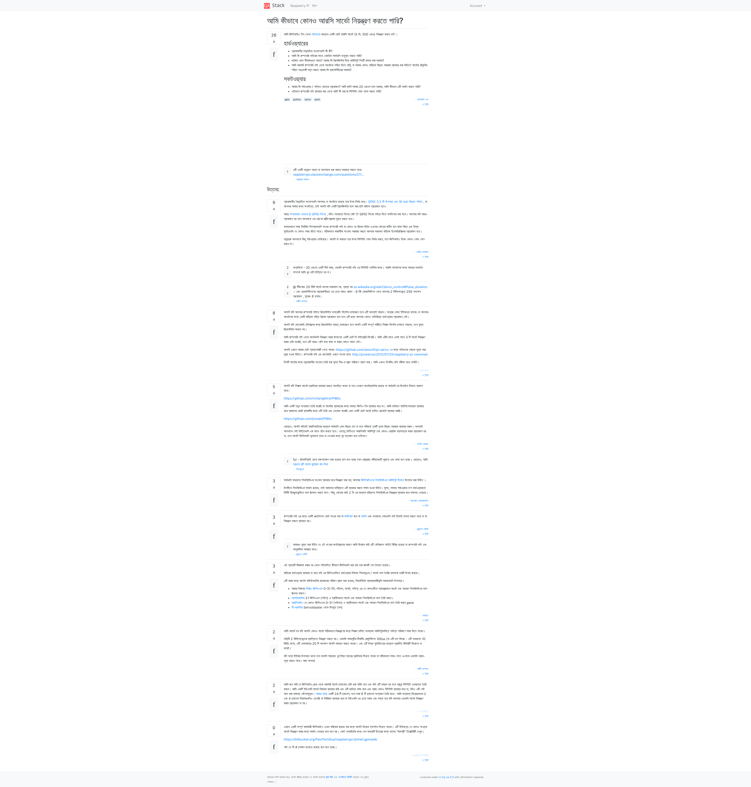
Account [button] (476, 6)
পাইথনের (316, 34)
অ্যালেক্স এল (422, 99)
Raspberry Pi (299, 6)
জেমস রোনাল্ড (422, 443)
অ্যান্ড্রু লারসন (302, 179)
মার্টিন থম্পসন (301, 301)
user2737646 (420, 755)
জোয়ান (425, 615)
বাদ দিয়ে (324, 464)
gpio (287, 99)
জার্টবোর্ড (348, 516)
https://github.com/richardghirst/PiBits (312, 398)
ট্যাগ (314, 6)
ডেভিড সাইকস (422, 251)
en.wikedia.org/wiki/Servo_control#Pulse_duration (390, 287)
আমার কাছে (321, 694)
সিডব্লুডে (300, 469)
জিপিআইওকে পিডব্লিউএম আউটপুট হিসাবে (382, 480)
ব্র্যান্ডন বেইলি (422, 529)
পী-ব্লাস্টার (297, 607)
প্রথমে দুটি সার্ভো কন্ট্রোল (306, 464)
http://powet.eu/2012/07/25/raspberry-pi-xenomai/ (390, 354)
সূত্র (426, 104)
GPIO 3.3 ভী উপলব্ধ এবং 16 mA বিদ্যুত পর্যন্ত (395, 202)
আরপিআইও (297, 603)
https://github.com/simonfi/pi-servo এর (364, 350)
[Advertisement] (356, 133)
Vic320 (424, 711)
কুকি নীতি (329, 777)
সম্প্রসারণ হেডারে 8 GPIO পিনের (308, 214)
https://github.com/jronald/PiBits (308, 419)
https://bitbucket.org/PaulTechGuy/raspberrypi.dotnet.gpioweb (330, 739)
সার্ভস (364, 516)
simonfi (424, 370)
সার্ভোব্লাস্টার (298, 598)
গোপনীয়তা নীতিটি (345, 777)
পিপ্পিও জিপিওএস (314, 588)
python (297, 99)
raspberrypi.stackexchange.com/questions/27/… (328, 174)
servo (308, 99)
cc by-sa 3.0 (446, 777)
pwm (317, 99)
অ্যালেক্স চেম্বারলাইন (419, 500)
